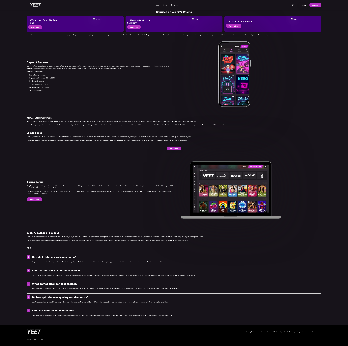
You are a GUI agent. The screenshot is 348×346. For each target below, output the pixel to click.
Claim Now (35, 27)
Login (304, 5)
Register (315, 5)
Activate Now (234, 26)
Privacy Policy (250, 332)
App (157, 5)
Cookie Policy (288, 332)
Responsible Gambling (274, 332)
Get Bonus (134, 27)
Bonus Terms (261, 332)
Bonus (165, 5)
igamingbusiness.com (301, 332)
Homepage (174, 5)
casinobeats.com (315, 332)
